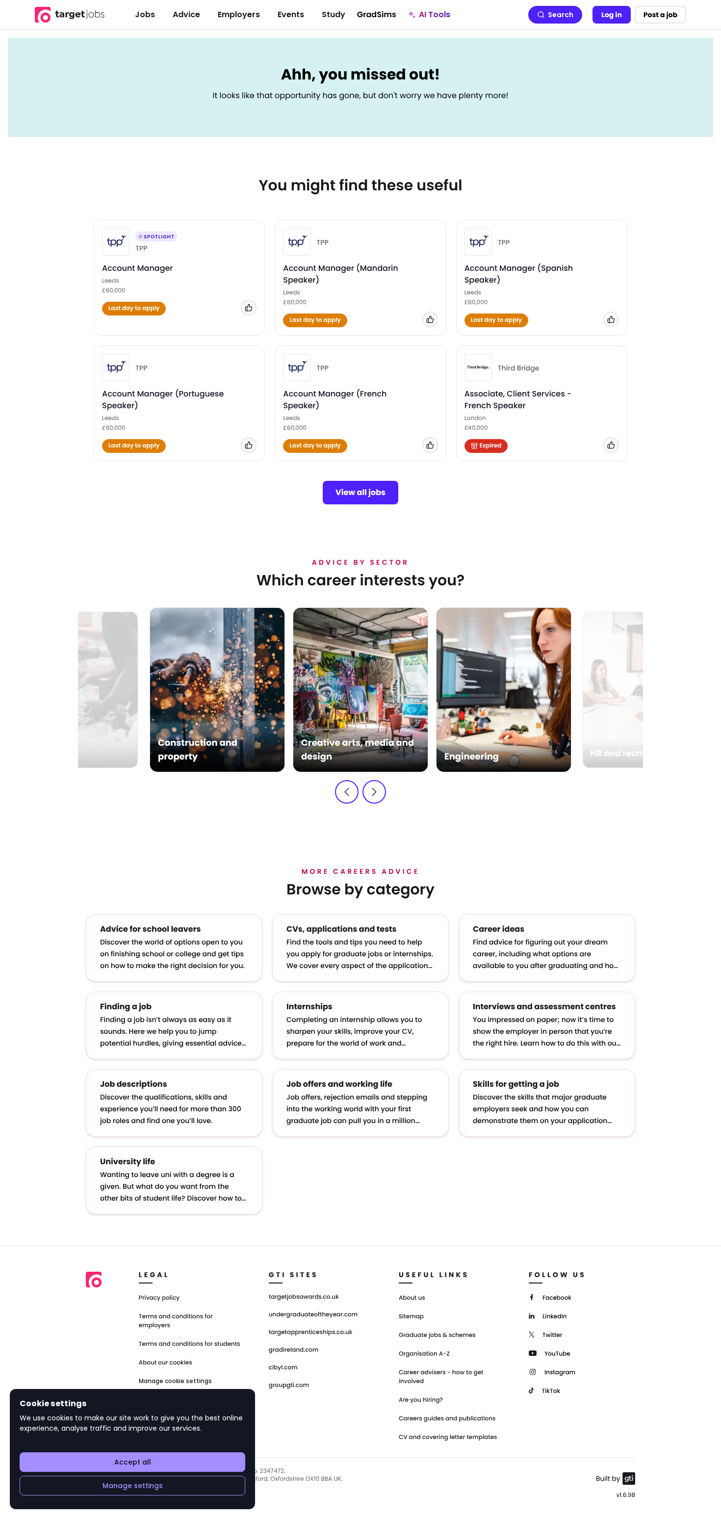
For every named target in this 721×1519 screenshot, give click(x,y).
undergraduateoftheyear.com (313, 1315)
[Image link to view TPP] (115, 242)
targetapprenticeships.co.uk (311, 1332)
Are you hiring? (421, 1400)
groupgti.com (289, 1385)
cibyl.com (283, 1368)
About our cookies (165, 1363)
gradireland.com (294, 1350)
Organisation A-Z (424, 1354)
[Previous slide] (347, 792)
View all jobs (360, 492)
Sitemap (411, 1316)
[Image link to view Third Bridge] (478, 367)
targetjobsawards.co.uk (304, 1297)
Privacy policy (159, 1298)
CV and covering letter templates (448, 1437)
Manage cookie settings (175, 1381)
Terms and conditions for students (189, 1344)
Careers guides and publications (447, 1418)
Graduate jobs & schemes (437, 1335)
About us (412, 1298)
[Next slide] (374, 792)
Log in (611, 15)
